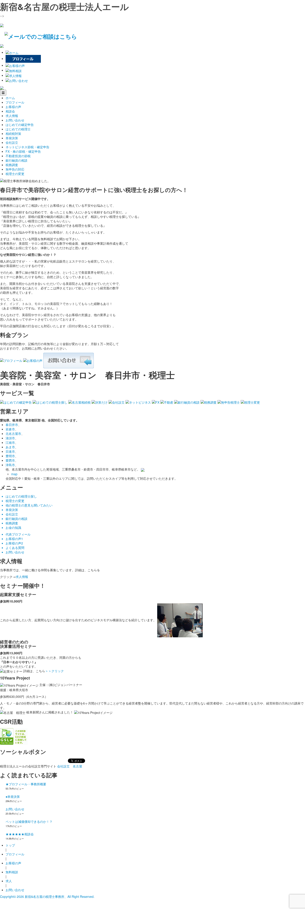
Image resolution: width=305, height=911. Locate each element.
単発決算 (12, 138)
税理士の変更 (15, 173)
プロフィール (15, 102)
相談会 (10, 111)
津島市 (10, 465)
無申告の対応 (15, 169)
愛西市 (10, 460)
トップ (10, 845)
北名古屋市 (13, 433)
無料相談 (12, 872)
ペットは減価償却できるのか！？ (29, 821)
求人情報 (12, 115)
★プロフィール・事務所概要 (26, 784)
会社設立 (12, 142)
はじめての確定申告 (20, 124)
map (14, 474)
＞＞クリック (54, 671)
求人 (9, 881)
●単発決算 (13, 796)
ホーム (10, 98)
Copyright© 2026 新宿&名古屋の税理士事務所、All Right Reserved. (47, 896)
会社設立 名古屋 (69, 766)
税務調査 (12, 165)
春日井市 (12, 424)
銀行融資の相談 (16, 160)
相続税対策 (13, 133)
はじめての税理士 (18, 129)
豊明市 (10, 456)
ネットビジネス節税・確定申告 (27, 147)
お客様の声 (13, 106)
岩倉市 (10, 429)
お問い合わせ (15, 120)
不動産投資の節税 (18, 156)
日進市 (10, 451)
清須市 (10, 438)
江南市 (10, 442)
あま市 (10, 447)
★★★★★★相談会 (20, 834)
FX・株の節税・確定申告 (23, 151)
